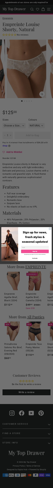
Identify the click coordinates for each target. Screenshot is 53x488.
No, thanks (35, 258)
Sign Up (35, 251)
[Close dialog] (50, 228)
